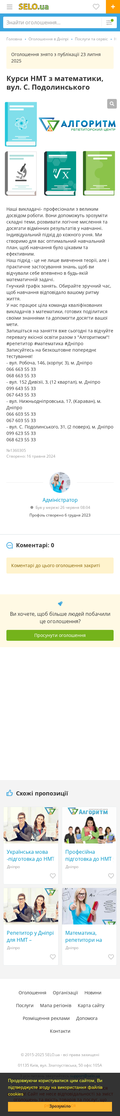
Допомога (87, 1018)
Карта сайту (91, 1005)
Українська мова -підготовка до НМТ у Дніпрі (31, 855)
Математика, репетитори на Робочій (83, 936)
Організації (65, 993)
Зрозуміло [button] (60, 1106)
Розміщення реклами (46, 1018)
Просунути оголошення (60, 635)
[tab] (30, 545)
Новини (92, 993)
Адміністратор (60, 499)
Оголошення (32, 993)
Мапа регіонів (55, 1005)
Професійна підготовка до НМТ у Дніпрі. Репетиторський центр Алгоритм (90, 855)
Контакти (60, 1031)
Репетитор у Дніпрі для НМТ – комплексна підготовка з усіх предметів (30, 936)
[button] (26, 1095)
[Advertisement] (60, 711)
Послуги (25, 1005)
